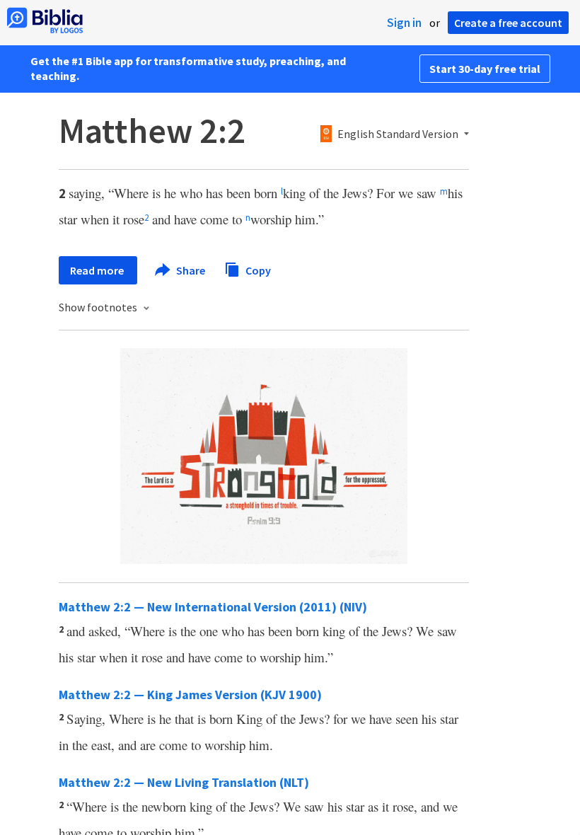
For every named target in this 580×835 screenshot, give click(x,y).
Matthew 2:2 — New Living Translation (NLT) (184, 782)
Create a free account (508, 23)
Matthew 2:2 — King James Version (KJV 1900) (190, 694)
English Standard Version (397, 134)
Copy (257, 269)
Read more (98, 270)
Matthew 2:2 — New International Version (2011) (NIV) (213, 607)
